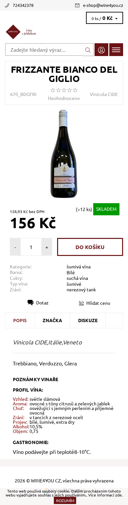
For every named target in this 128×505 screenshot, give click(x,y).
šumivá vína (79, 266)
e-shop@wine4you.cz (103, 5)
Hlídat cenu (98, 303)
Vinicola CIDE (104, 94)
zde (118, 494)
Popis (20, 320)
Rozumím (65, 500)
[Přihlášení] (101, 49)
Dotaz (42, 302)
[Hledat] (88, 49)
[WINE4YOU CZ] (64, 32)
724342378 (23, 5)
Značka (52, 320)
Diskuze (87, 320)
